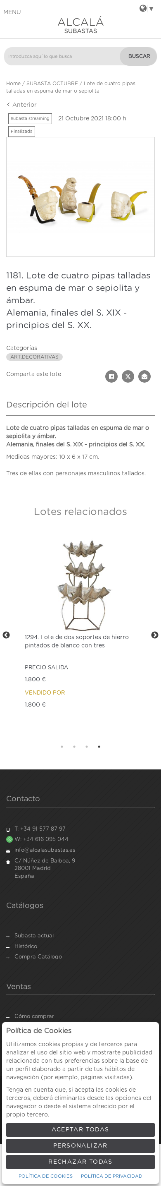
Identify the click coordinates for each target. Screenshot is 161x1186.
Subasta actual (34, 936)
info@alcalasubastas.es (44, 850)
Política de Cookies (46, 1176)
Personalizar (80, 1146)
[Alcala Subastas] (80, 24)
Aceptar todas (80, 1130)
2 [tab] (74, 747)
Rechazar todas (80, 1162)
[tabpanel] (80, 635)
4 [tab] (99, 747)
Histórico (25, 946)
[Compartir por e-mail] (144, 376)
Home (13, 83)
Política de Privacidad (111, 1176)
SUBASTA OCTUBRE (52, 83)
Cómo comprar (34, 1016)
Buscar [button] (139, 56)
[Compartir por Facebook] (111, 376)
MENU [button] (12, 12)
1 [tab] (62, 747)
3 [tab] (87, 747)
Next (155, 635)
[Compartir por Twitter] (128, 376)
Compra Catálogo (38, 957)
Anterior (24, 105)
